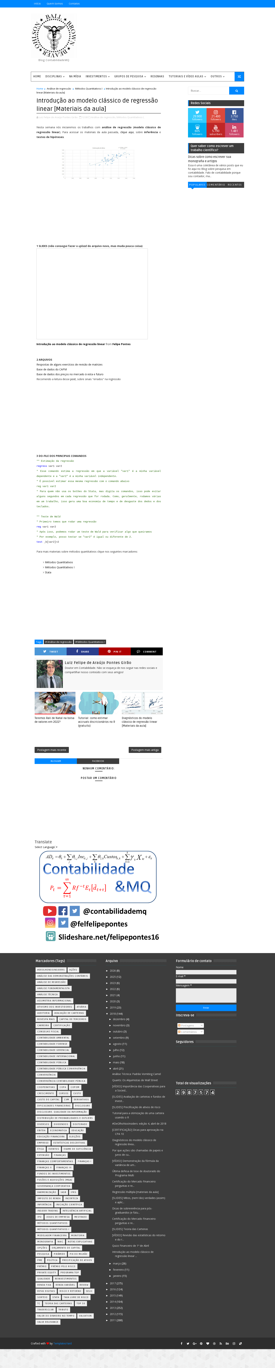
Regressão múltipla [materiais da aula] (135, 1192)
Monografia (45, 1241)
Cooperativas (46, 1087)
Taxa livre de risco (76, 1297)
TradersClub (45, 1309)
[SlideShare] (234, 4)
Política (52, 1260)
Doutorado (80, 1124)
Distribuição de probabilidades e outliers (65, 1118)
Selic (89, 1291)
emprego (43, 1142)
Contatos (74, 3)
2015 (113, 1295)
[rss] (221, 1343)
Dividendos (61, 1124)
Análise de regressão (59, 88)
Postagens (187, 1025)
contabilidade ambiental (53, 1037)
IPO (39, 1217)
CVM (66, 1099)
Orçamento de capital (66, 1247)
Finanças (60, 1155)
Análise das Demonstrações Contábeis (62, 976)
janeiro (117, 1276)
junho (117, 1056)
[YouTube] (214, 4)
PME (39, 1260)
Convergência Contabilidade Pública (61, 1081)
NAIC (60, 1241)
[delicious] (240, 1343)
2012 (113, 1314)
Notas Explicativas (80, 1241)
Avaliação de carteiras (69, 1013)
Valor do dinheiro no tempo (55, 1315)
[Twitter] (240, 4)
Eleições (75, 1136)
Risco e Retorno (70, 1291)
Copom (75, 1087)
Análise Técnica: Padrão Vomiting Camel (136, 1074)
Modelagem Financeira (52, 1235)
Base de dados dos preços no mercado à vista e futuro (69, 374)
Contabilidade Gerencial (53, 1050)
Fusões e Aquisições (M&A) (54, 1180)
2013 (113, 1308)
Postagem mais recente (51, 750)
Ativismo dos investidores (54, 1006)
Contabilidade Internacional (56, 1056)
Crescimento (45, 1093)
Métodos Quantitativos (59, 562)
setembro (119, 1037)
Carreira (43, 1025)
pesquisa (43, 1254)
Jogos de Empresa (58, 1217)
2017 (113, 1283)
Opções (42, 1247)
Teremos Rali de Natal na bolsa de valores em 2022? (54, 720)
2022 (113, 989)
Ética (40, 1149)
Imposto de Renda (49, 1198)
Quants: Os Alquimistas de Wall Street (135, 1080)
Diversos (43, 1124)
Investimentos (96, 76)
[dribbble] (214, 1343)
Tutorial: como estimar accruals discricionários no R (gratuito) (96, 721)
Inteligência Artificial (77, 1210)
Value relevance (48, 1322)
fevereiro (119, 1269)
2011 (113, 1320)
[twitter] (188, 1343)
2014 (113, 1301)
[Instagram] (221, 4)
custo (77, 1093)
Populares (197, 184)
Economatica (58, 1130)
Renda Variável (65, 1285)
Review (84, 1285)
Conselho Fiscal (48, 1031)
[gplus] (194, 1343)
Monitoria (78, 1235)
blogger (56, 761)
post (73, 379)
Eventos (54, 1149)
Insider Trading (47, 1210)
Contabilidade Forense (52, 1044)
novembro (119, 1025)
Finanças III (64, 1167)
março (117, 1263)
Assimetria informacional (54, 1000)
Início (37, 3)
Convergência (46, 1074)
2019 (113, 1007)
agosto (117, 1044)
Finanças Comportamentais (55, 1161)
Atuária (81, 1006)
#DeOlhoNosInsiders (51, 969)
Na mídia (75, 76)
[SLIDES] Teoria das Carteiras (130, 1229)
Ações (73, 969)
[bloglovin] (207, 1343)
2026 (113, 970)
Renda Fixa (44, 1285)
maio (116, 1062)
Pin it (118, 651)
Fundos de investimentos (54, 1173)
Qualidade (43, 1278)
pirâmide (59, 1254)
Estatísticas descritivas (69, 1142)
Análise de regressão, (103, 117)
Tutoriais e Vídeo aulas (186, 76)
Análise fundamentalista (53, 988)
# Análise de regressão (58, 642)
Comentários (216, 185)
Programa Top (70, 1272)
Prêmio (42, 1266)
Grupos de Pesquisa (128, 76)
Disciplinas (53, 76)
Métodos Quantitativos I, (130, 117)
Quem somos (55, 3)
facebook (98, 761)
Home (37, 76)
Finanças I (84, 1161)
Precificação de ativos (77, 1260)
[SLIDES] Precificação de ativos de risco (136, 1107)
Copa (63, 1087)
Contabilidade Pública (51, 1062)
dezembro (119, 1019)
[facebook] (181, 1343)
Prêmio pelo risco (63, 1266)
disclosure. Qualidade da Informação (62, 1112)
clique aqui (127, 132)
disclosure (82, 1105)
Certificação (62, 1025)
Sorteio (42, 1297)
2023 (113, 983)
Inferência (44, 1204)
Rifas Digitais (46, 1291)
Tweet (53, 651)
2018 (113, 1013)
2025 (113, 977)
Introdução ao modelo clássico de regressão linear (70, 344)
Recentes (235, 184)
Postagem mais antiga (145, 750)
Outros (216, 76)
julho (116, 1050)
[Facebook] (227, 4)
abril (116, 1068)
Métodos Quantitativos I (88, 88)
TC (38, 1303)
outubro (118, 1031)
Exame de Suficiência (77, 1149)
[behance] (227, 1343)
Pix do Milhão (79, 1254)
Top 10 (81, 1303)
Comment (150, 651)
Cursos (64, 1093)
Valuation (85, 1315)
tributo (63, 1309)
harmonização (46, 1192)
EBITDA (41, 1130)
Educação (78, 1130)
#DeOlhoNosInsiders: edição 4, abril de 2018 (139, 1123)
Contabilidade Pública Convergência (61, 1068)
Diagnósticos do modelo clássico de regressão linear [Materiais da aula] (139, 721)
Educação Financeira (51, 1136)
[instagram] (234, 1343)
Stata (48, 572)
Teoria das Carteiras (58, 1303)
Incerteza (71, 1198)
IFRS (73, 1192)
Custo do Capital (48, 1099)
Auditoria (43, 1013)
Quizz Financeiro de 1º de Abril (130, 1245)
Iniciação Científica (69, 1204)
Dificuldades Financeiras (54, 1105)
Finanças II (44, 1167)
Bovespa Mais (46, 1019)
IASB (63, 1192)
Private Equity (46, 1272)
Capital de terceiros (72, 1019)
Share (85, 651)
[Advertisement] (176, 40)
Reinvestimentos (66, 1278)
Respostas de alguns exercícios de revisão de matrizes (69, 364)
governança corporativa (53, 1186)
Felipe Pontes (121, 344)
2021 (113, 995)
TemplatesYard (62, 1343)
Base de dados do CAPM (51, 369)
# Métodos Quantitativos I (90, 642)
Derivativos (81, 1099)
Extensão (43, 1155)
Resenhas (157, 76)
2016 (113, 1289)
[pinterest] (201, 1343)
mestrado (80, 1217)
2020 (113, 1001)
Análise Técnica (47, 994)
